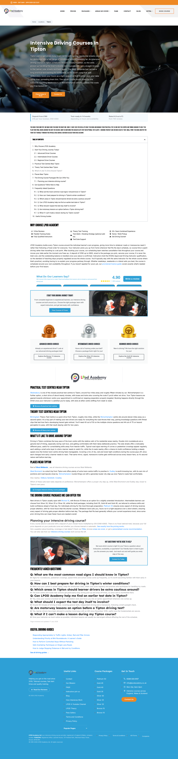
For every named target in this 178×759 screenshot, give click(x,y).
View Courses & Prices (60, 310)
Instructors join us (73, 691)
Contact (127, 11)
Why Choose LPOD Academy (45, 146)
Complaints (145, 736)
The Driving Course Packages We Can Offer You (52, 178)
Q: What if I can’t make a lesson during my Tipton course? (58, 213)
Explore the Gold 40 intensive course (129, 357)
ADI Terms (133, 735)
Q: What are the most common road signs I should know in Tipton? (62, 192)
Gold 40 (100, 687)
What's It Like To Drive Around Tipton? (48, 171)
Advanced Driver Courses (47, 153)
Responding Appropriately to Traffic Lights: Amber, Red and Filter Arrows (61, 635)
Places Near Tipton (41, 174)
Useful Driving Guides (43, 216)
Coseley (58, 478)
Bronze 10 (65, 501)
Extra (148, 11)
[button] (145, 139)
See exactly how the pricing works (110, 526)
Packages (86, 11)
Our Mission (70, 683)
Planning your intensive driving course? (52, 181)
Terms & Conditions (119, 735)
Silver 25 (100, 700)
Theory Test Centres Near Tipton (46, 167)
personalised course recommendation (127, 529)
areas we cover (99, 529)
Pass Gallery (71, 713)
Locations (41, 22)
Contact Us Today (118, 559)
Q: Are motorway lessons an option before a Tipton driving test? (61, 209)
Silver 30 (100, 696)
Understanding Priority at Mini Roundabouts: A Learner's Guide (57, 638)
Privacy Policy (71, 721)
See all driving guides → (39, 652)
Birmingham (34, 417)
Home (62, 11)
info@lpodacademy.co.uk (136, 683)
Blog (138, 11)
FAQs (84, 529)
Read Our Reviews (40, 690)
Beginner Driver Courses (46, 160)
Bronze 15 (101, 708)
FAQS (116, 11)
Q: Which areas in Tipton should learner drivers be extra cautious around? (64, 199)
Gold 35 (100, 691)
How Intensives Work (74, 700)
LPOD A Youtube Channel (76, 704)
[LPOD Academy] (13, 11)
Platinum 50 (108, 506)
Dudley (112, 471)
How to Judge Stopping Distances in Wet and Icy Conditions (56, 648)
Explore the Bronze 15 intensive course (49, 357)
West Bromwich (36, 471)
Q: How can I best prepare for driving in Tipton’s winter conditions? (61, 195)
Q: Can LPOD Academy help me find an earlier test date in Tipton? (61, 202)
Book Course (164, 11)
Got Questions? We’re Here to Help (47, 185)
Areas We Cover (101, 11)
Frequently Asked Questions (45, 188)
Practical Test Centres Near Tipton (47, 164)
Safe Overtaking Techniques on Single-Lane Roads (52, 645)
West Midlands (42, 467)
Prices (73, 11)
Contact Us (129, 699)
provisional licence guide (112, 264)
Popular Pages (70, 728)
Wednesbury (35, 393)
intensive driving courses (60, 532)
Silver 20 (100, 704)
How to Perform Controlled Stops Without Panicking (53, 642)
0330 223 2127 (133, 679)
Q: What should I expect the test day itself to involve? (57, 206)
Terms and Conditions (74, 717)
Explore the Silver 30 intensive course (89, 357)
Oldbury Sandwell (47, 478)
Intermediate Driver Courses (48, 157)
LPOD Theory (71, 708)
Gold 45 (100, 683)
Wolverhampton (106, 417)
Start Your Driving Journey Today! (47, 150)
